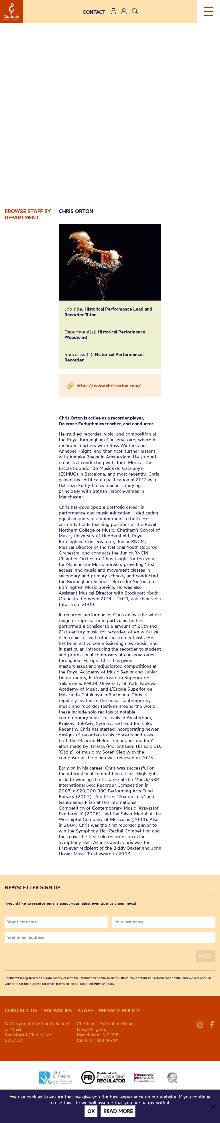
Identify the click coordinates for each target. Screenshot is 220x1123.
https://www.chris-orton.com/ (108, 385)
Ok (91, 1111)
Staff (85, 1010)
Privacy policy (119, 1010)
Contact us (21, 1010)
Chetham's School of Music (11, 11)
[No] (213, 1106)
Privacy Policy (104, 984)
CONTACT (93, 12)
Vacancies (57, 1010)
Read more (118, 1111)
